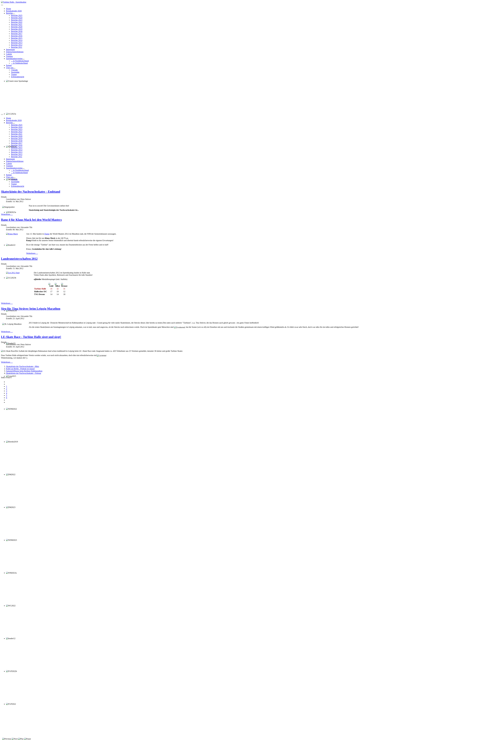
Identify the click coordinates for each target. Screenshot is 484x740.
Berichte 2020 (16, 27)
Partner (9, 65)
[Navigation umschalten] (2, 114)
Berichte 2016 (16, 36)
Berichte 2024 (16, 18)
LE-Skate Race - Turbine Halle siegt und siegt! (31, 336)
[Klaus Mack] (12, 234)
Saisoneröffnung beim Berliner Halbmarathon (24, 371)
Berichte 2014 (16, 40)
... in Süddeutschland (19, 63)
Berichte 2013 (16, 43)
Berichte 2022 (16, 22)
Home (8, 9)
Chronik (14, 70)
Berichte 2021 (16, 24)
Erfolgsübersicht (17, 77)
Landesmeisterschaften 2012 (19, 258)
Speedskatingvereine (14, 59)
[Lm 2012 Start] (13, 273)
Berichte (9, 13)
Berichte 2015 (16, 38)
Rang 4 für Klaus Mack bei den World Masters (31, 219)
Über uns (9, 68)
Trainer (14, 74)
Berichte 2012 (16, 45)
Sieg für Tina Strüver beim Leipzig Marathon (30, 308)
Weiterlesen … (7, 214)
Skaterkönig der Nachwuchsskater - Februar (23, 373)
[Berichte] (14, 13)
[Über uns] (14, 68)
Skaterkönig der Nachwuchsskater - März (22, 366)
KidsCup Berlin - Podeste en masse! (20, 369)
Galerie (9, 54)
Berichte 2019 (16, 29)
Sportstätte (15, 72)
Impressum (10, 49)
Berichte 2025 (16, 15)
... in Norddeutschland (20, 61)
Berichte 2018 (16, 31)
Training (9, 56)
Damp (46, 234)
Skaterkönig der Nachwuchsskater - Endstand (30, 191)
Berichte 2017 (16, 34)
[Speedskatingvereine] (23, 59)
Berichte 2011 (16, 47)
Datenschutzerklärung (14, 52)
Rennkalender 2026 (14, 11)
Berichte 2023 (16, 20)
